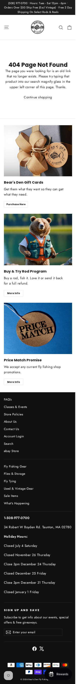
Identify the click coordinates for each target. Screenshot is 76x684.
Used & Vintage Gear (18, 488)
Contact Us (11, 429)
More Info (13, 293)
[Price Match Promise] (38, 328)
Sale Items (11, 496)
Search (8, 443)
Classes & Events (15, 407)
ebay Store (11, 451)
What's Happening (16, 503)
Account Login (14, 436)
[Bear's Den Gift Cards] (38, 150)
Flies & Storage (14, 473)
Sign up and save (22, 610)
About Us (10, 421)
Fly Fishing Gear (15, 466)
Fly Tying (10, 481)
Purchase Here (16, 204)
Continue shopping (38, 97)
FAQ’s (7, 399)
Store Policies (13, 414)
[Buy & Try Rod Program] (38, 239)
